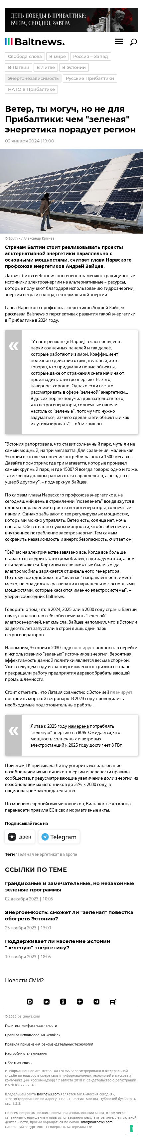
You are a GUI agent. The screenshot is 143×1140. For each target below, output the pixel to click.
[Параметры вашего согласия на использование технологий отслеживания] (131, 1128)
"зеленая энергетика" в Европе (46, 854)
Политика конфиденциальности (31, 1025)
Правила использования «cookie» (32, 1035)
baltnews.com (48, 1094)
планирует (83, 648)
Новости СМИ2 (24, 981)
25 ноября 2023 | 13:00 (28, 928)
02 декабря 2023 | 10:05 (29, 899)
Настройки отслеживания (26, 1053)
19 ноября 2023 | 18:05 (28, 957)
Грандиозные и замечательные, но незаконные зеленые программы (69, 886)
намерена (78, 726)
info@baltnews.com (96, 1122)
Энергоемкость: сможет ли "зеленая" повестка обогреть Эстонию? (69, 915)
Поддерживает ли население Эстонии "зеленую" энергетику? (57, 944)
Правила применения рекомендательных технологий (49, 1044)
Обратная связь (18, 1062)
